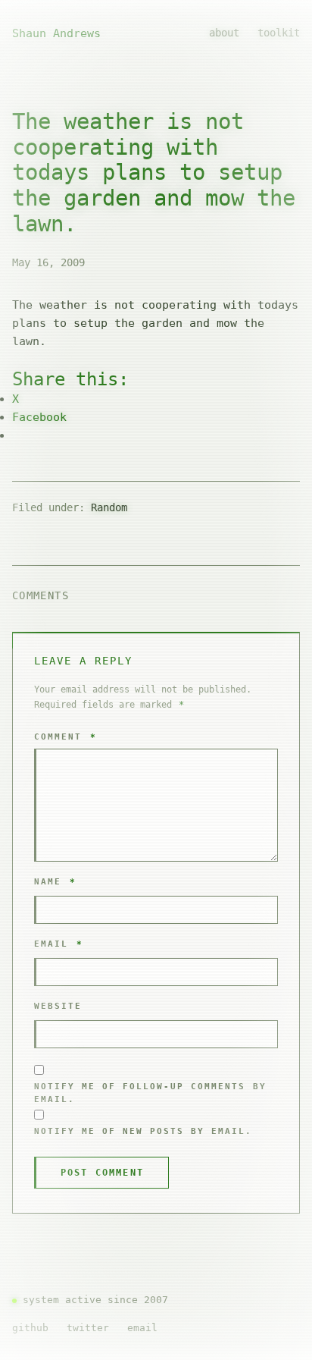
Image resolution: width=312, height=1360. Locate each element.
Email (58, 944)
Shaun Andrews (56, 33)
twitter (88, 1327)
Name (55, 882)
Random (109, 507)
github (30, 1327)
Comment (65, 737)
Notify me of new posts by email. (143, 1131)
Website (58, 1006)
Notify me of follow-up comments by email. (150, 1093)
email (142, 1327)
